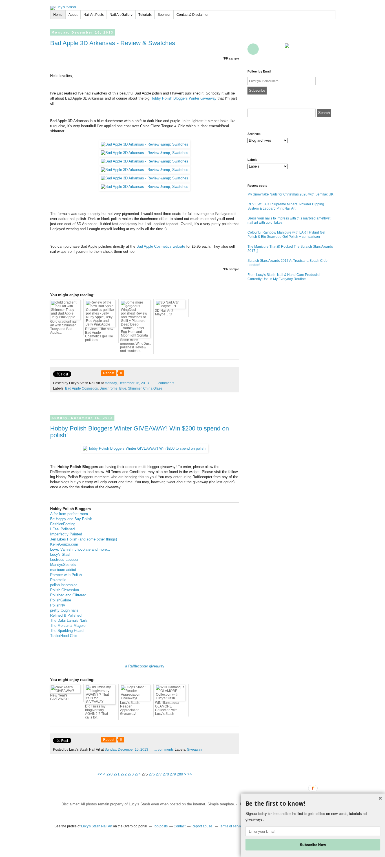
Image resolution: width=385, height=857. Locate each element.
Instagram (327, 36)
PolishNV (57, 605)
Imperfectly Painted (66, 534)
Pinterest (290, 36)
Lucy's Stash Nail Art (96, 826)
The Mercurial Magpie (67, 625)
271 (117, 774)
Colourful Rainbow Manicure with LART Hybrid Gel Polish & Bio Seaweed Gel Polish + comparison (286, 234)
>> (189, 774)
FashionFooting (62, 524)
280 (180, 774)
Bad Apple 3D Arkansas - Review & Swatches (112, 43)
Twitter (265, 36)
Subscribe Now (313, 844)
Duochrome (108, 388)
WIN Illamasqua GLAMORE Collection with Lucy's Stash (167, 708)
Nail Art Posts (93, 15)
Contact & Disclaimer (192, 15)
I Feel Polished (62, 529)
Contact (278, 49)
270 (109, 774)
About (73, 15)
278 (166, 774)
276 (152, 774)
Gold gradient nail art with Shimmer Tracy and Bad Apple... (64, 327)
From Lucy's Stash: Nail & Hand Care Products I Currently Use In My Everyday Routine (283, 277)
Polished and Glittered (68, 595)
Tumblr (315, 36)
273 (131, 774)
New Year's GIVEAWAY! (59, 697)
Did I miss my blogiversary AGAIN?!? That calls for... (96, 711)
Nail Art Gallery (121, 15)
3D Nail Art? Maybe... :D (164, 312)
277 (159, 774)
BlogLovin (278, 36)
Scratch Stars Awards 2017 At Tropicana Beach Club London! (287, 263)
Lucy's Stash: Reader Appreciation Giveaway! (130, 708)
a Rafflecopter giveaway (144, 666)
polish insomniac (64, 585)
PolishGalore (60, 600)
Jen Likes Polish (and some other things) (83, 539)
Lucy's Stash (60, 554)
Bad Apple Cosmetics (81, 388)
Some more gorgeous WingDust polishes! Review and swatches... (135, 345)
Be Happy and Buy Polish (71, 519)
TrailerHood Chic (63, 636)
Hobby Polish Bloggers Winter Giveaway (183, 98)
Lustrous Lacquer (64, 559)
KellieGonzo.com (64, 544)
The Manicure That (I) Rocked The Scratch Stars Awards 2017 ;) (290, 249)
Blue (122, 388)
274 (138, 774)
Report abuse (202, 826)
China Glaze (152, 388)
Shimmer (134, 388)
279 (173, 774)
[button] (312, 803)
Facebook (253, 36)
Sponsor (164, 15)
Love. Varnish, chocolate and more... (80, 549)
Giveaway (194, 749)
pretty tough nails (64, 610)
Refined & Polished (65, 615)
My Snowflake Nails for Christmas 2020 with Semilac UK (290, 194)
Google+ (253, 49)
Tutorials (145, 15)
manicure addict (63, 570)
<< (100, 774)
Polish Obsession (64, 590)
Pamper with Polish (66, 575)
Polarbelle (58, 580)
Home (58, 15)
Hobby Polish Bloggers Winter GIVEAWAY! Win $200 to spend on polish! (139, 432)
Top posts (160, 826)
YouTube (302, 36)
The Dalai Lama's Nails (69, 620)
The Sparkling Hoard (66, 631)
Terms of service (231, 826)
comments (164, 383)
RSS (265, 49)
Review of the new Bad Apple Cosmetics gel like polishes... (99, 334)
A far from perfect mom (69, 514)
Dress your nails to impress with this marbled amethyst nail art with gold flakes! (288, 220)
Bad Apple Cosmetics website (160, 246)
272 (124, 774)
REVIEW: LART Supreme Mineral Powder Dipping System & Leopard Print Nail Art (285, 206)
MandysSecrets (63, 564)
